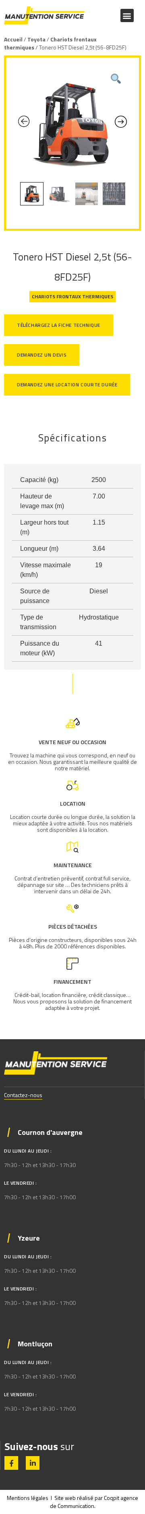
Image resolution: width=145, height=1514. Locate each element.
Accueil (13, 39)
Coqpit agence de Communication (94, 1501)
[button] (127, 15)
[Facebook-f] (11, 1463)
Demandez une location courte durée (67, 384)
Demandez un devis (41, 355)
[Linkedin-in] (32, 1463)
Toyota (36, 39)
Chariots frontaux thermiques (50, 43)
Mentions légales (27, 1497)
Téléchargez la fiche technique (58, 325)
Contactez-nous (23, 1095)
